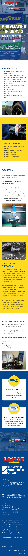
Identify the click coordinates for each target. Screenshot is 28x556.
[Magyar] (16, 9)
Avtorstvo (21, 553)
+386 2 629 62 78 (12, 512)
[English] (10, 9)
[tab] (14, 444)
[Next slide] (25, 440)
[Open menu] (25, 3)
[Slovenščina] (12, 9)
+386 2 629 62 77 (16, 510)
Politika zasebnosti (17, 550)
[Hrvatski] (14, 9)
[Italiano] (18, 9)
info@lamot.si (6, 514)
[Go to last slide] (10, 440)
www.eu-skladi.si (17, 537)
